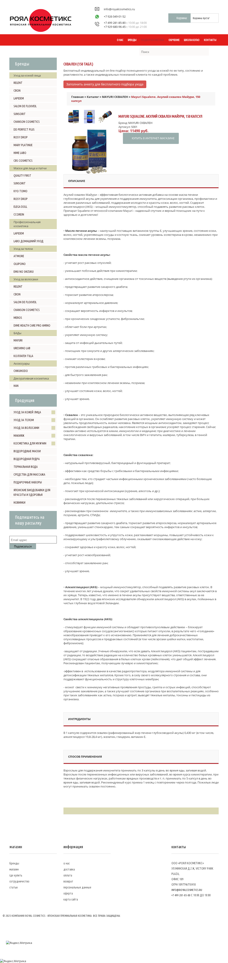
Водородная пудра (27, 459)
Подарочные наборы (28, 482)
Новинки (19, 502)
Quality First (22, 175)
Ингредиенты (79, 719)
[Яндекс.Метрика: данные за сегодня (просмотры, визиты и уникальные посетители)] (19, 943)
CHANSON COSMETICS (27, 121)
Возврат (68, 881)
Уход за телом (24, 420)
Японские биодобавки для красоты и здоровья (32, 492)
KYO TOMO (20, 191)
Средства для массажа (29, 474)
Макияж (19, 435)
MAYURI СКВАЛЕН (115, 97)
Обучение (174, 39)
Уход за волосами (26, 428)
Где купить (15, 875)
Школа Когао (192, 39)
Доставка (69, 869)
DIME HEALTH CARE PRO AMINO (32, 325)
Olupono (20, 264)
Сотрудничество (19, 881)
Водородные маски (27, 451)
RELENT (18, 83)
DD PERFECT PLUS (24, 129)
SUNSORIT (20, 114)
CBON (17, 90)
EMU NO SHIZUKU (24, 271)
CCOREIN (19, 214)
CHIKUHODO (21, 371)
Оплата (67, 875)
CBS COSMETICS (23, 160)
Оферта (68, 893)
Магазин (14, 869)
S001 (134, 127)
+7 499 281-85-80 (115, 23)
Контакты (210, 39)
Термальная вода (26, 466)
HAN (16, 386)
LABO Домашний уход (28, 241)
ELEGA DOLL (20, 206)
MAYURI (18, 340)
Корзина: (182, 18)
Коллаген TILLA (23, 356)
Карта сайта (70, 899)
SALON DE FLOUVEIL (25, 106)
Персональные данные (77, 887)
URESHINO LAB (22, 348)
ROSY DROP (21, 137)
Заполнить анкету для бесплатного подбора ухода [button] (104, 84)
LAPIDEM (19, 98)
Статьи (13, 887)
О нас (120, 39)
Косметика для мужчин (30, 443)
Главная (77, 97)
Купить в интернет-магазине (153, 138)
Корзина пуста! (201, 18)
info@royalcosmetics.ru (119, 9)
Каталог (93, 97)
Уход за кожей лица (27, 412)
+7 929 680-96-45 (115, 27)
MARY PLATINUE (23, 145)
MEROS (18, 317)
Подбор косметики (152, 39)
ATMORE (19, 256)
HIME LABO (20, 153)
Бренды (132, 39)
